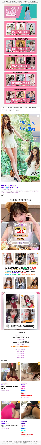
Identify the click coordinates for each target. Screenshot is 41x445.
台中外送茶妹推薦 (20, 353)
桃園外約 (4, 192)
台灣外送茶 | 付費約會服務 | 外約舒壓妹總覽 (10, 107)
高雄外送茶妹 (18, 110)
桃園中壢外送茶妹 (32, 107)
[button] (38, 116)
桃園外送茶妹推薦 (20, 351)
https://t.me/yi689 (20, 339)
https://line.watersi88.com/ (20, 334)
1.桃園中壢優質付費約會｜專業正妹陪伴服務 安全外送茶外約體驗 (15, 191)
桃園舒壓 (16, 192)
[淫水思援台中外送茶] (20, 202)
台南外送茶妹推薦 (20, 355)
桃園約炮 (12, 192)
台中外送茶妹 (4, 110)
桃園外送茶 (8, 192)
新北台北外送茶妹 (23, 107)
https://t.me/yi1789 (20, 344)
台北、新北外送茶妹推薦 (20, 349)
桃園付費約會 (33, 191)
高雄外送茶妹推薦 (20, 357)
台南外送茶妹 (11, 110)
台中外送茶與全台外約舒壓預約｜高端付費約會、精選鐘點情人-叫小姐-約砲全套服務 (20, 1)
